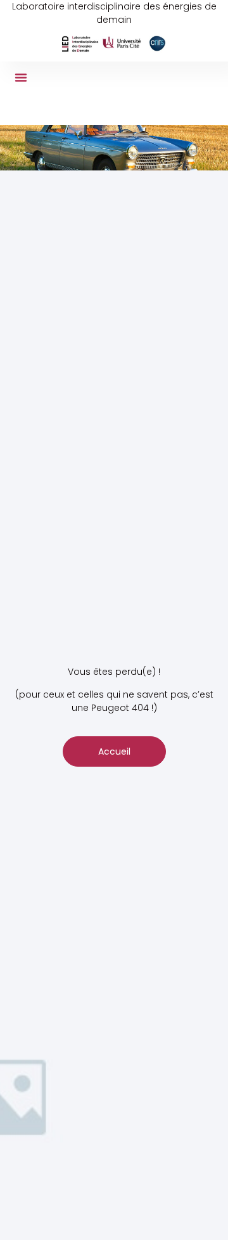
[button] (20, 77)
